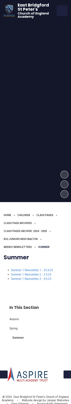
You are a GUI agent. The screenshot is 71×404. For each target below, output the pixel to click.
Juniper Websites (57, 400)
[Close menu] (62, 10)
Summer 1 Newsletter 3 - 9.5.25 (31, 279)
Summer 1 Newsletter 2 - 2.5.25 (31, 274)
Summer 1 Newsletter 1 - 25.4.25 (32, 270)
